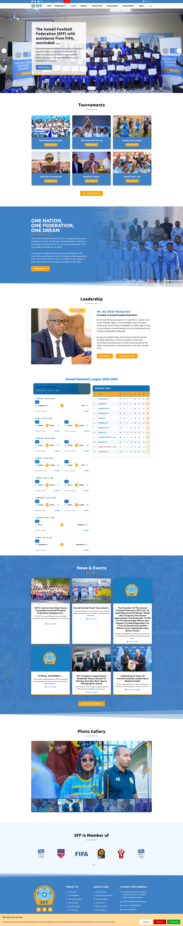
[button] (150, 6)
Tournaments (60, 6)
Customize (146, 922)
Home (49, 6)
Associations (112, 6)
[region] (91, 920)
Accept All (173, 922)
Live (66, 1)
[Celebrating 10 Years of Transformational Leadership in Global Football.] (132, 659)
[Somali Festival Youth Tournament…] (91, 590)
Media (141, 6)
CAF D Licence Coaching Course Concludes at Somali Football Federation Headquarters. (50, 610)
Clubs (73, 6)
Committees (97, 6)
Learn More (50, 145)
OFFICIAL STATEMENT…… (50, 676)
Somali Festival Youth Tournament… (91, 608)
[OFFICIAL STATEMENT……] (50, 659)
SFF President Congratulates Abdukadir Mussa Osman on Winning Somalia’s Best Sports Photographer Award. (91, 680)
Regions (83, 6)
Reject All (160, 922)
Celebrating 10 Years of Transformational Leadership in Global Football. (132, 678)
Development (128, 6)
